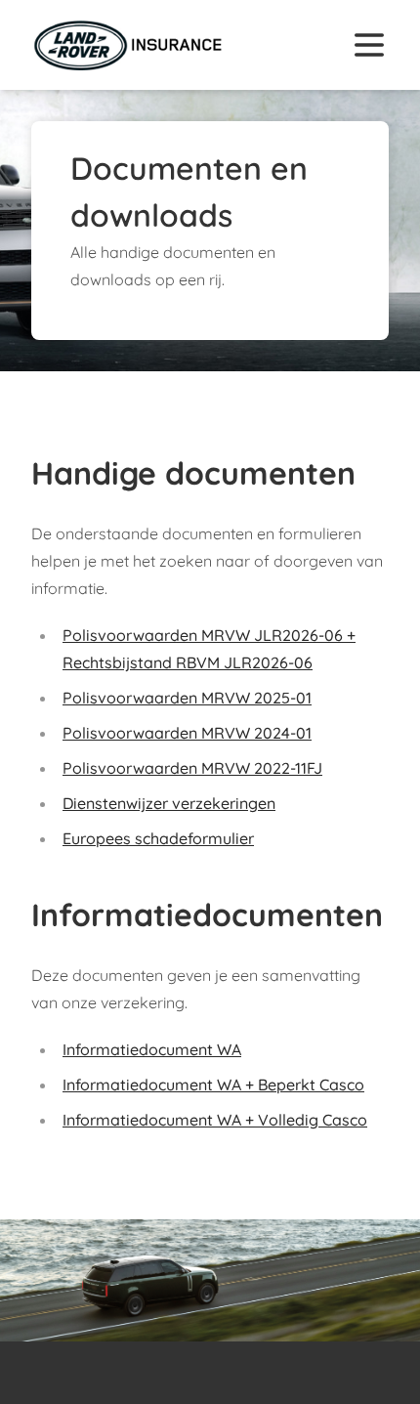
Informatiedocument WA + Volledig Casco (215, 1119)
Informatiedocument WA (152, 1049)
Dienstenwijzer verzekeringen (169, 803)
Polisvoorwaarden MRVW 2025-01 (187, 697)
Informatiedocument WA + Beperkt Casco (213, 1084)
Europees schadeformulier (158, 838)
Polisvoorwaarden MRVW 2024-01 (187, 733)
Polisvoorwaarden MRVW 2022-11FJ (192, 768)
